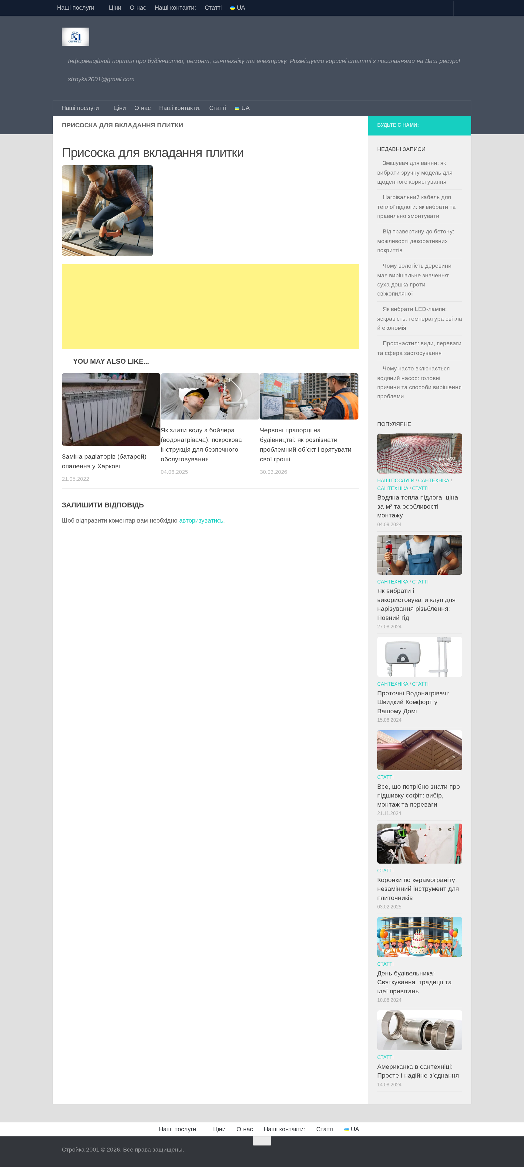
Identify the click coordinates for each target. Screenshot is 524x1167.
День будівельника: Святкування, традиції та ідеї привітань (414, 982)
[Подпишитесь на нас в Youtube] (457, 125)
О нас (138, 7)
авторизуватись (201, 520)
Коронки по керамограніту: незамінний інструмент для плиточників (418, 888)
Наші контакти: (175, 7)
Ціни (115, 7)
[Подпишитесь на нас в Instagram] (446, 125)
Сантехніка (433, 480)
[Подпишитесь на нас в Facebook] (434, 125)
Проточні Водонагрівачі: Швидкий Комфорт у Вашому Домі (413, 702)
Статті (213, 7)
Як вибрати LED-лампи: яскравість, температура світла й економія (419, 318)
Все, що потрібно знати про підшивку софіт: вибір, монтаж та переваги (418, 795)
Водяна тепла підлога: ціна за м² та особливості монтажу (417, 506)
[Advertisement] (210, 306)
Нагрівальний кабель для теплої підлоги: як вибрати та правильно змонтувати (416, 206)
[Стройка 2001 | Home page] (75, 37)
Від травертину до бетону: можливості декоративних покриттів (415, 240)
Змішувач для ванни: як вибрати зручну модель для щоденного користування (414, 172)
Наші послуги (75, 7)
